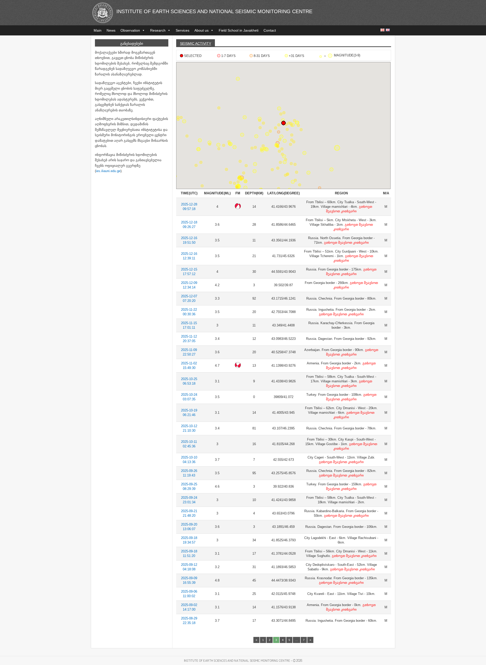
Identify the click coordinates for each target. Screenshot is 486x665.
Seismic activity (195, 43)
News (111, 30)
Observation (130, 30)
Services (182, 30)
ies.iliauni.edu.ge (108, 171)
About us (201, 30)
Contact (270, 30)
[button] (319, 188)
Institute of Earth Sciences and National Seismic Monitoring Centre (214, 11)
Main (98, 30)
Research (158, 30)
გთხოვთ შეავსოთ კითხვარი (346, 242)
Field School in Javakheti (238, 30)
